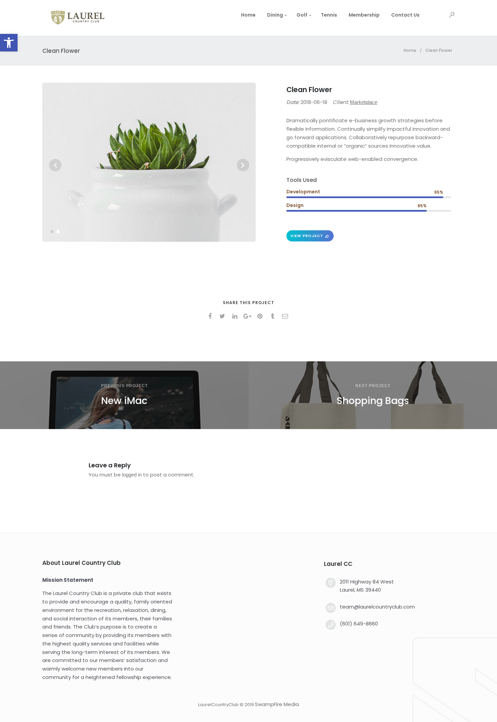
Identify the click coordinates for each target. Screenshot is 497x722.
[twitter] (223, 316)
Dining (275, 15)
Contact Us (405, 15)
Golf (302, 15)
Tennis (329, 15)
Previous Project (124, 385)
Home (248, 15)
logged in (132, 474)
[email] (286, 316)
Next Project (372, 385)
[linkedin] (236, 316)
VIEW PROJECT (306, 235)
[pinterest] (261, 316)
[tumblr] (273, 316)
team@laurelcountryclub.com (377, 606)
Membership (364, 15)
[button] (9, 42)
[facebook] (211, 316)
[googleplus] (248, 316)
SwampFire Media (277, 704)
